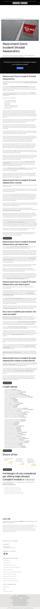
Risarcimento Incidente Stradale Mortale (10, 580)
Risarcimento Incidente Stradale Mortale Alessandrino (12, 528)
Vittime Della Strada (6, 560)
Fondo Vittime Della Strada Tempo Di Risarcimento (12, 571)
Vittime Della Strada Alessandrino (14, 526)
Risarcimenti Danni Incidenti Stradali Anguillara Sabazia (14, 492)
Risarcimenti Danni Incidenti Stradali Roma (12, 487)
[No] (38, 2)
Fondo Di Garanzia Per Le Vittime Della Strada (11, 521)
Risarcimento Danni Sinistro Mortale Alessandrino (16, 530)
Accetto (16, 3)
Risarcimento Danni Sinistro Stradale (9, 578)
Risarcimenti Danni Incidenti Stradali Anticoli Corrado (14, 493)
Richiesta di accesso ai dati (8, 591)
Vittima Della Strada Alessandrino (26, 526)
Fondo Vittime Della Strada (8, 569)
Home (4, 18)
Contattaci (20, 68)
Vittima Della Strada (6, 562)
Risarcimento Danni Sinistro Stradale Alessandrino (24, 527)
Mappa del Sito (6, 586)
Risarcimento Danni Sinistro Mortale (9, 576)
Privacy (24, 3)
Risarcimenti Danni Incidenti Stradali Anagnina (13, 489)
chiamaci (30, 479)
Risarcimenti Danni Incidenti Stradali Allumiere (13, 488)
